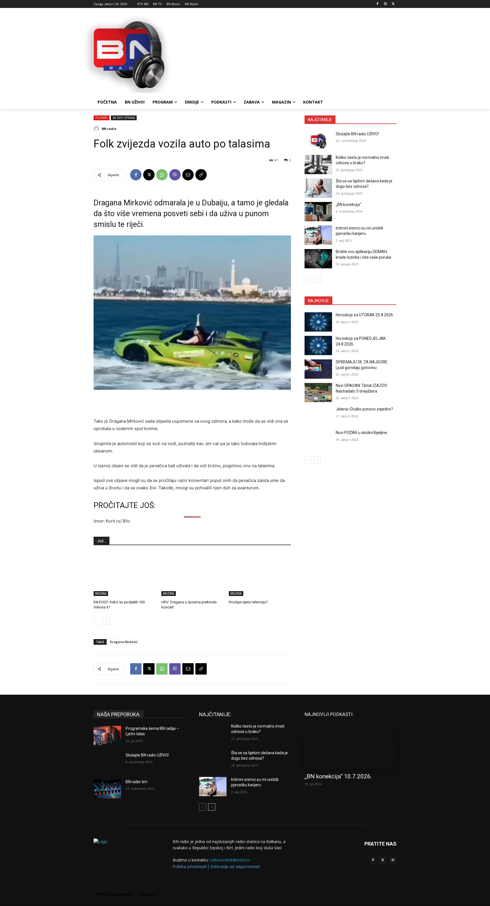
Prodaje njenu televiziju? (248, 602)
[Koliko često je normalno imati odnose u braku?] (318, 164)
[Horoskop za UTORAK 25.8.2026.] (318, 322)
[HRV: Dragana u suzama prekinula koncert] (192, 574)
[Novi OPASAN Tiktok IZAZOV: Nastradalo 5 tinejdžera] (318, 392)
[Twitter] (382, 860)
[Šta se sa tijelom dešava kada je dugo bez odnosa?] (318, 188)
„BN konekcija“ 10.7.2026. (338, 776)
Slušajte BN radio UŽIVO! (357, 134)
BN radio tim (136, 781)
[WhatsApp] (162, 174)
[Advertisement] (287, 53)
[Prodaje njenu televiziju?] (260, 574)
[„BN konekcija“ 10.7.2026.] (350, 746)
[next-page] (106, 621)
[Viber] (175, 174)
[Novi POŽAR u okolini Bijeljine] (318, 439)
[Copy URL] (201, 174)
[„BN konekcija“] (318, 211)
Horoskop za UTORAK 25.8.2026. (365, 315)
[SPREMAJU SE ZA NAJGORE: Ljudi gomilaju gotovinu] (318, 369)
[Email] (188, 174)
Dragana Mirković (124, 642)
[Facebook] (377, 4)
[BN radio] (97, 129)
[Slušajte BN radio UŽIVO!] (318, 141)
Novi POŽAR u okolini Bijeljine (361, 432)
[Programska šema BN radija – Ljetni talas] (107, 735)
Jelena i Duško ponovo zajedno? (364, 409)
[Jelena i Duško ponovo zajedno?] (318, 416)
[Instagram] (385, 4)
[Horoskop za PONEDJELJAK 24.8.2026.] (318, 345)
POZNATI (101, 118)
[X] (393, 4)
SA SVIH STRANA (124, 118)
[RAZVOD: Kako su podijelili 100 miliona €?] (125, 574)
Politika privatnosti (190, 866)
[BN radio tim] (107, 788)
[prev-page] (97, 621)
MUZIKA (100, 593)
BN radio (109, 129)
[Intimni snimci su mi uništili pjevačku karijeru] (318, 235)
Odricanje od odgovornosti (235, 866)
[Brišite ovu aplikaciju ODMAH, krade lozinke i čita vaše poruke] (318, 258)
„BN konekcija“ (348, 204)
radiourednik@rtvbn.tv (230, 860)
